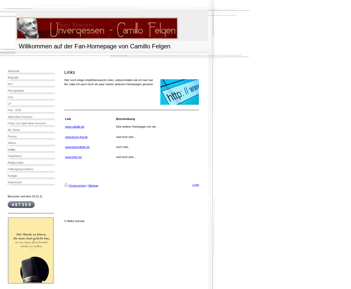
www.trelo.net (73, 157)
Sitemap (93, 185)
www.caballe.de (74, 126)
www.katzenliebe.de (77, 146)
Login (195, 184)
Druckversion (77, 185)
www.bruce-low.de (76, 136)
